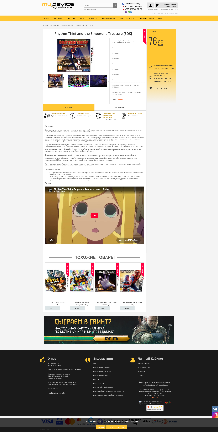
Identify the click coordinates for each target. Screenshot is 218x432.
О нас (160, 18)
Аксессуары (71, 18)
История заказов (144, 367)
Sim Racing (93, 18)
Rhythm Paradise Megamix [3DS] (82, 303)
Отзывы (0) (120, 107)
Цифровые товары (146, 18)
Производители (98, 383)
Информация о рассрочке (102, 371)
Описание (68, 107)
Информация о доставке (101, 367)
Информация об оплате (101, 375)
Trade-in (46, 18)
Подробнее (122, 427)
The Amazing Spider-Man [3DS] (132, 303)
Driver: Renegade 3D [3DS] (57, 303)
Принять (101, 427)
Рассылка (141, 375)
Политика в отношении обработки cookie (108, 395)
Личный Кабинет (144, 363)
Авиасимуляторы (108, 18)
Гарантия (96, 379)
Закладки (141, 371)
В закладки (160, 88)
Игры (82, 18)
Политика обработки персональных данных (109, 391)
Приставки (58, 18)
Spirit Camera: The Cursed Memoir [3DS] (107, 303)
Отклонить (110, 427)
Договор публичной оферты (103, 387)
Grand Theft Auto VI (127, 18)
